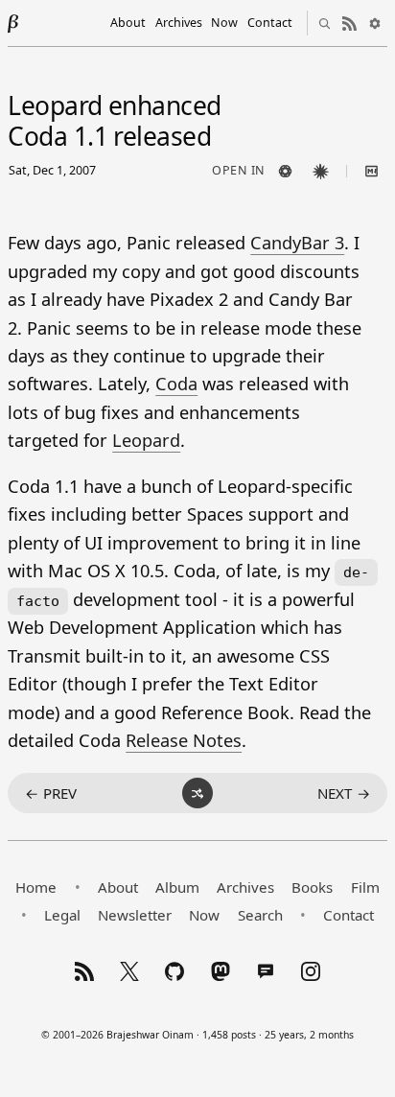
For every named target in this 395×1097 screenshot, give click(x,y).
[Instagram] (310, 971)
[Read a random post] (197, 793)
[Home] (13, 23)
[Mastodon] (220, 971)
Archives (178, 22)
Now (224, 22)
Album (177, 887)
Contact (269, 22)
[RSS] (84, 971)
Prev (51, 793)
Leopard (146, 440)
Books (312, 887)
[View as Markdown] (372, 171)
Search (260, 914)
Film (365, 887)
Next (343, 793)
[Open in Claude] (321, 171)
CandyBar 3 (297, 242)
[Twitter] (129, 971)
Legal (62, 914)
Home (36, 887)
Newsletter (135, 914)
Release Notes (184, 740)
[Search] (325, 23)
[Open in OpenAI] (285, 171)
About (128, 22)
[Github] (174, 971)
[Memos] (265, 971)
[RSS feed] (349, 23)
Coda (176, 383)
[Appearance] (374, 23)
